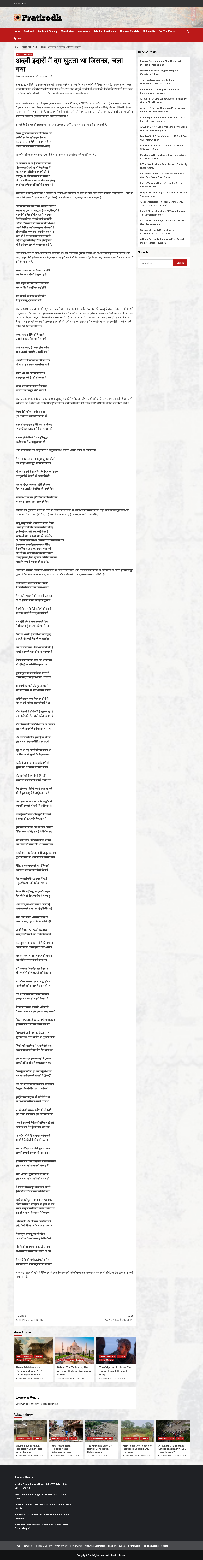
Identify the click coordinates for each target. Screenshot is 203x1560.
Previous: (30, 1318)
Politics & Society (48, 31)
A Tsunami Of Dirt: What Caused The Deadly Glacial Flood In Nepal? (163, 100)
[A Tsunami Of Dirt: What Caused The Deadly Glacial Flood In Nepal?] (173, 1431)
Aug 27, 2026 (102, 1455)
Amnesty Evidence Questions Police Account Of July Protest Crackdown (163, 110)
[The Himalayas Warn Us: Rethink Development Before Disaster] (101, 1431)
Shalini (91, 1455)
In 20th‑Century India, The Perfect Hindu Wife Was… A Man (161, 147)
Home (17, 31)
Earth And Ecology (24, 1438)
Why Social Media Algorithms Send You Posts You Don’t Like (163, 194)
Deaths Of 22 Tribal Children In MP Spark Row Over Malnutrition (163, 138)
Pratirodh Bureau (24, 1378)
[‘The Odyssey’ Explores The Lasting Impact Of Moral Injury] (116, 1350)
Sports (17, 38)
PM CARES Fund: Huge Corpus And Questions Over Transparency (163, 222)
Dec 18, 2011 (44, 76)
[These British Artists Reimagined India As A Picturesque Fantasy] (33, 1350)
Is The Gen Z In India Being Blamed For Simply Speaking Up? (163, 166)
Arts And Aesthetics (104, 31)
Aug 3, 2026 (121, 1378)
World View (67, 31)
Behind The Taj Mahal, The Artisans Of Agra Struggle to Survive (74, 1371)
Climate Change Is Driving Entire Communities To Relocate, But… (157, 231)
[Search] (188, 31)
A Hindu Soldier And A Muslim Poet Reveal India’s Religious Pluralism (162, 241)
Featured (29, 31)
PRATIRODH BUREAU (26, 76)
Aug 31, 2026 (38, 1455)
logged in (33, 1403)
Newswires (84, 31)
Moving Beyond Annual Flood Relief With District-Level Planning (161, 63)
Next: (119, 1318)
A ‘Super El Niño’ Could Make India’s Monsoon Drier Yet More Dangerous (163, 128)
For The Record (167, 31)
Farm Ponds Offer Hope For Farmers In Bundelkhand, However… (160, 91)
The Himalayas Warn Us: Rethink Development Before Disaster (157, 82)
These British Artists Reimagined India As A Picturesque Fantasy (29, 1371)
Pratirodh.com (118, 1555)
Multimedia (149, 31)
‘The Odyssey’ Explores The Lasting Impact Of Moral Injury (115, 1371)
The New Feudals (129, 31)
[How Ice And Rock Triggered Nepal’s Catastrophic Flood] (66, 1431)
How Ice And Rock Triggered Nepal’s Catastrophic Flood (159, 72)
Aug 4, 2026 (79, 1378)
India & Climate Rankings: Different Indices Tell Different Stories (162, 213)
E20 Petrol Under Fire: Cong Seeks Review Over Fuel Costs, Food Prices (162, 175)
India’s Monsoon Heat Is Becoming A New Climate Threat (161, 185)
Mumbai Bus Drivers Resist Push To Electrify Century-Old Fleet (163, 157)
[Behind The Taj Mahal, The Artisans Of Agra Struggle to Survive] (74, 1350)
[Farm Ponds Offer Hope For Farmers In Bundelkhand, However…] (137, 1431)
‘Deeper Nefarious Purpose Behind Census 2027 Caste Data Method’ (162, 203)
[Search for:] (156, 262)
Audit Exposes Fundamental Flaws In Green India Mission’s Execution (162, 119)
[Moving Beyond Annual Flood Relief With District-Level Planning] (30, 1431)
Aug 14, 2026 (38, 1378)
